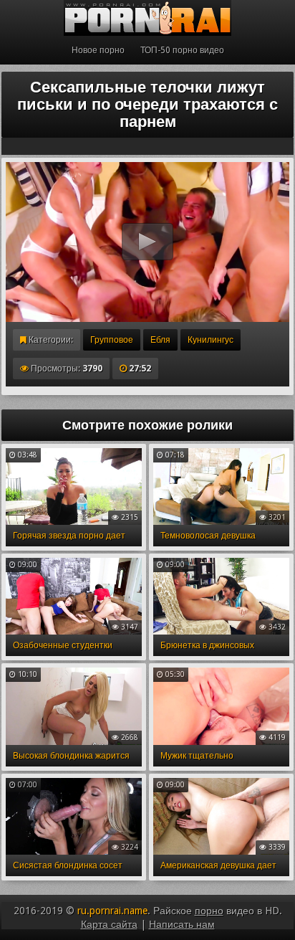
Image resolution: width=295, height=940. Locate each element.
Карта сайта (109, 924)
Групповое (111, 340)
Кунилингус (210, 340)
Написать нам (182, 924)
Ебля (160, 340)
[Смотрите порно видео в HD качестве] (147, 18)
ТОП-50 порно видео (182, 50)
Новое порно (98, 50)
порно (209, 910)
